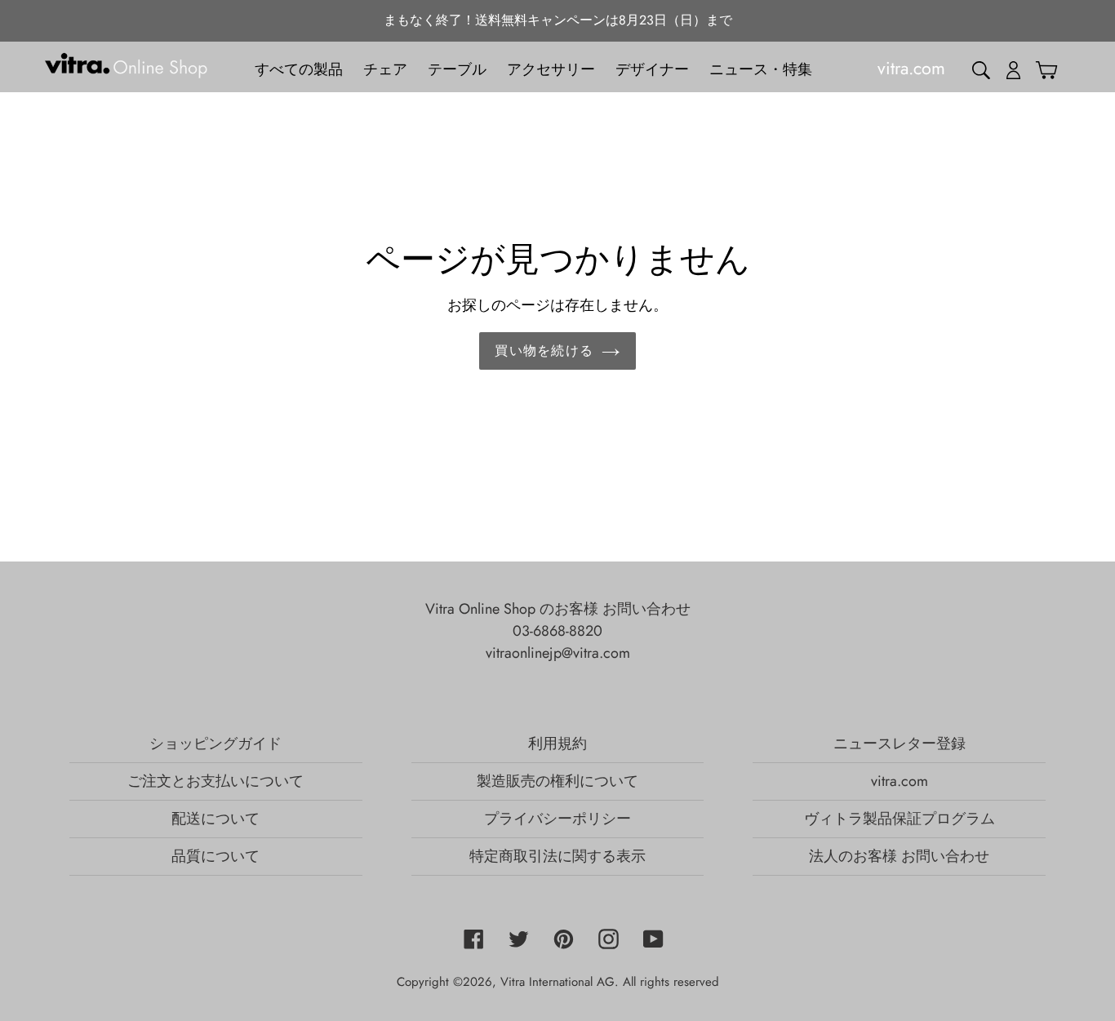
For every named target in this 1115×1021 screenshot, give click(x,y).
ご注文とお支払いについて (215, 781)
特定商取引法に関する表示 (557, 856)
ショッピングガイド (215, 743)
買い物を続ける (544, 350)
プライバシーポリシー (557, 818)
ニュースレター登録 (899, 743)
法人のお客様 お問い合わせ (899, 856)
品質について (215, 856)
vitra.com (899, 781)
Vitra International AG (557, 982)
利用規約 (557, 743)
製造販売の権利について (557, 781)
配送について (215, 818)
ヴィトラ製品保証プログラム (899, 818)
